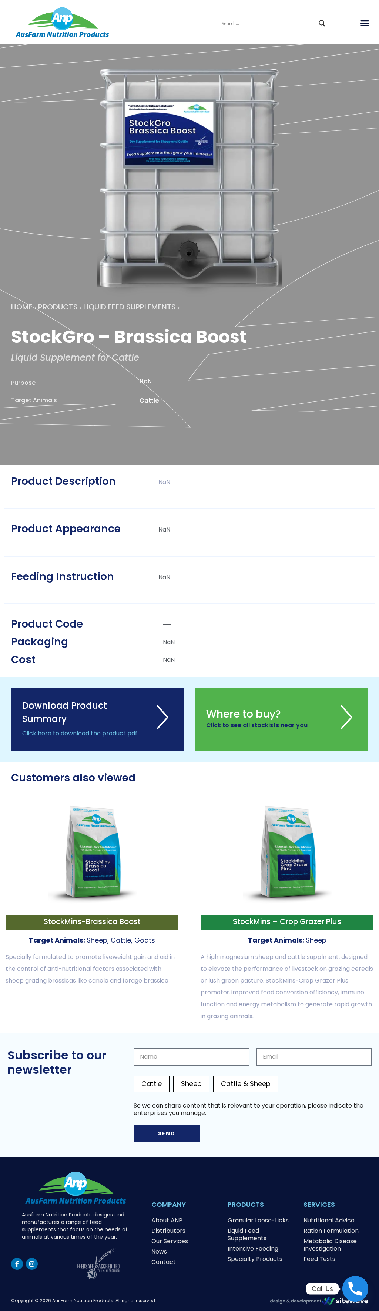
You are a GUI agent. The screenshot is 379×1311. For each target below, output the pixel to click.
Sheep (191, 1083)
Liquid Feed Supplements (129, 307)
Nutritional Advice (329, 1220)
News (159, 1251)
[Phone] (355, 1289)
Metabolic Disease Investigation (330, 1245)
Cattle (151, 1083)
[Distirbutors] (346, 727)
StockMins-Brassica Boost (92, 921)
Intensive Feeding (253, 1248)
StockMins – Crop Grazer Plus (287, 921)
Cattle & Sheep (246, 1083)
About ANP (166, 1220)
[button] (365, 23)
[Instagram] (32, 1264)
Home (22, 307)
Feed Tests (319, 1259)
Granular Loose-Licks (258, 1220)
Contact (163, 1262)
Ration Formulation (331, 1230)
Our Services (169, 1241)
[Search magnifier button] (322, 23)
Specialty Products (255, 1259)
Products (58, 307)
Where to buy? (243, 714)
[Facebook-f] (17, 1264)
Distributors (168, 1230)
